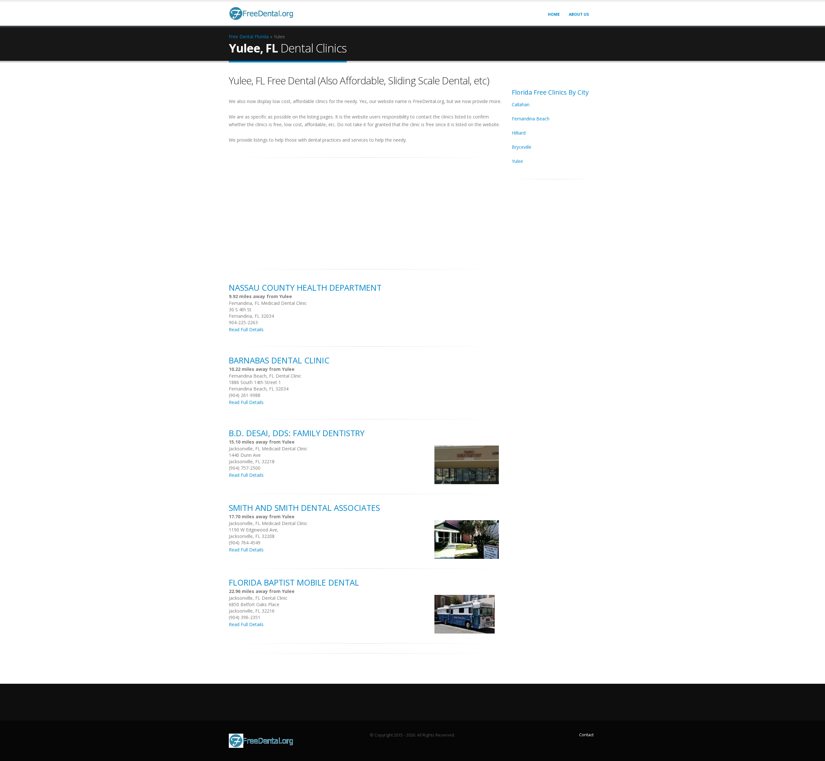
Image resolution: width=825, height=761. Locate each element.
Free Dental (241, 36)
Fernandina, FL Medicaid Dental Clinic (268, 303)
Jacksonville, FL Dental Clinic (258, 598)
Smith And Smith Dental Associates (304, 507)
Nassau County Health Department (305, 287)
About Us (579, 14)
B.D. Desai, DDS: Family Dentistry (296, 432)
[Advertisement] (365, 210)
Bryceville (521, 147)
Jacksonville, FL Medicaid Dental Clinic (268, 449)
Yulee (517, 161)
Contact (586, 735)
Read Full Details (246, 329)
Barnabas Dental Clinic (279, 360)
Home (554, 14)
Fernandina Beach (530, 119)
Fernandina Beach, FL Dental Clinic (265, 376)
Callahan (520, 104)
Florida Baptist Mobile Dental (294, 582)
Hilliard (519, 133)
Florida (262, 36)
